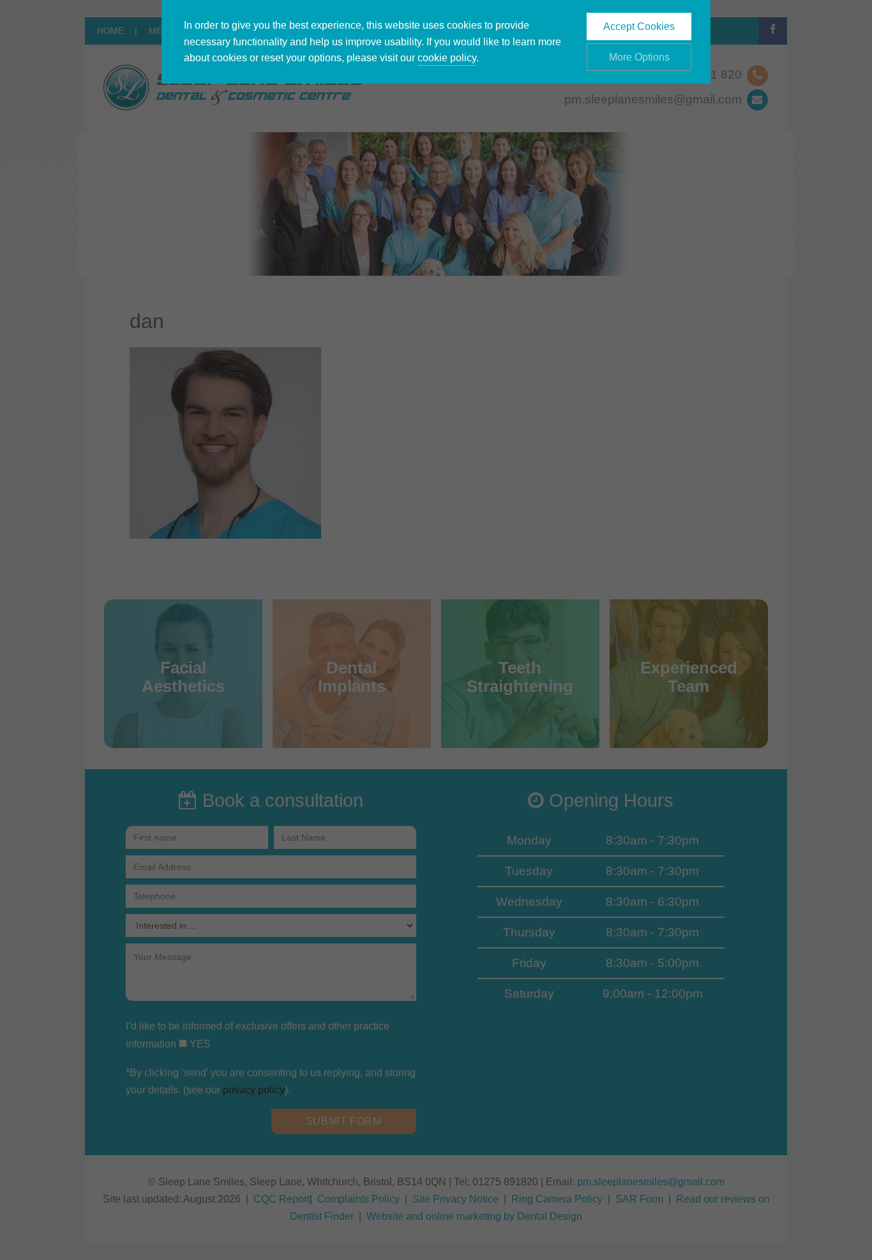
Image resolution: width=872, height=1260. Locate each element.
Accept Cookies (639, 26)
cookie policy (446, 57)
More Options (639, 57)
